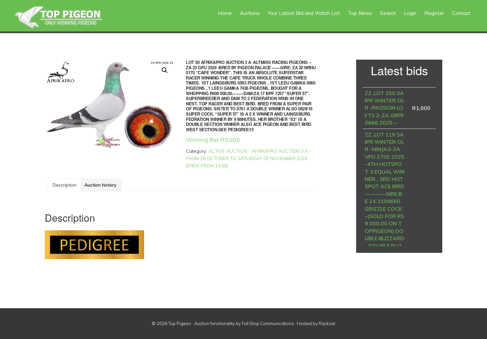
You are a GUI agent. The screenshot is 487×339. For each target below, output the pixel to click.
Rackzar (327, 323)
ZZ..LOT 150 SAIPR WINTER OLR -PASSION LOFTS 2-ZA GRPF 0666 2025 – (384, 108)
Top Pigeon (66, 17)
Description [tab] (65, 185)
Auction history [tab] (100, 185)
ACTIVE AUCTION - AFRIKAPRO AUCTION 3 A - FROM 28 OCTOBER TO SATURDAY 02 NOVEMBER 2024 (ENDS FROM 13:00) (248, 158)
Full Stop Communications (268, 323)
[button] (165, 70)
